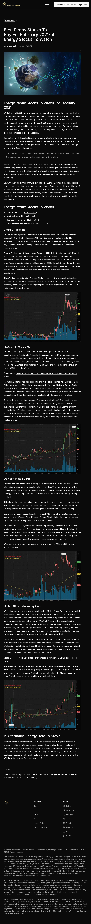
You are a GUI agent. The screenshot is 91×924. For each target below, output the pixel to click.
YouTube (69, 819)
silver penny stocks (43, 138)
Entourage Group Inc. (56, 850)
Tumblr (68, 836)
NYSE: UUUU (30, 212)
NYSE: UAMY (41, 223)
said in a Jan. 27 (42, 157)
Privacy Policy (39, 823)
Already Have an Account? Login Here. (71, 5)
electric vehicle (73, 618)
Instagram (69, 815)
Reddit (68, 823)
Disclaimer (37, 819)
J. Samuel (11, 46)
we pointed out (26, 493)
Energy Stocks (10, 20)
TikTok (68, 832)
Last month (32, 355)
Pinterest (69, 827)
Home (47, 5)
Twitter (68, 806)
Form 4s (33, 278)
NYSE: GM (17, 643)
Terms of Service (40, 827)
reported (13, 385)
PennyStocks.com (13, 850)
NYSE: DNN (32, 220)
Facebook (70, 810)
